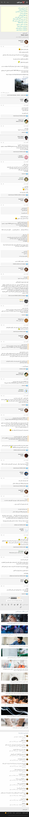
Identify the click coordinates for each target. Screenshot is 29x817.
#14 (1, 415)
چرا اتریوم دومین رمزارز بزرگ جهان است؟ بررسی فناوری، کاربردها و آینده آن (14, 634)
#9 (1, 305)
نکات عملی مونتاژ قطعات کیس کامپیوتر (18, 754)
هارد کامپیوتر (23, 799)
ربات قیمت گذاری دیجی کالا (19, 21)
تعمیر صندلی (23, 14)
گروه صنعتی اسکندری (21, 12)
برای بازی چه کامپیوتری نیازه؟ (20, 769)
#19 (1, 557)
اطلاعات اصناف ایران (21, 30)
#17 (1, 496)
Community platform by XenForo (18, 815)
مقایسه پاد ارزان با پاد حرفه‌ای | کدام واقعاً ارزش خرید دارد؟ (17, 716)
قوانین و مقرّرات (25, 813)
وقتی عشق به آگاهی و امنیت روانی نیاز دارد (20, 727)
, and (17, 195)
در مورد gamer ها (22, 774)
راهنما (14, 813)
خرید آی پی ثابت (22, 8)
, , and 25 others (16, 95)
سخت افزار (24, 738)
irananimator (21, 454)
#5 (1, 162)
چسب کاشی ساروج (21, 24)
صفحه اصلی (9, 813)
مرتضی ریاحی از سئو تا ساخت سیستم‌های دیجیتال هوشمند (17, 623)
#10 (1, 325)
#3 (1, 126)
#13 (1, 395)
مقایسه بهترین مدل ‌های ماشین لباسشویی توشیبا (19, 682)
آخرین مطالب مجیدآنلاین (22, 612)
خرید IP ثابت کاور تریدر (20, 17)
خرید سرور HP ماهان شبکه (19, 19)
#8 (1, 274)
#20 (1, 586)
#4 (1, 142)
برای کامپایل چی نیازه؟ (21, 783)
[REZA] (22, 580)
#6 (1, 184)
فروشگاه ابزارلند (22, 10)
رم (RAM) (24, 803)
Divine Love (21, 120)
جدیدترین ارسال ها (23, 733)
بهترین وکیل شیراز (21, 26)
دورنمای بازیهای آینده (22, 759)
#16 (1, 478)
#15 (1, 460)
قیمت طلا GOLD (22, 23)
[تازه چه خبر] (4, 2)
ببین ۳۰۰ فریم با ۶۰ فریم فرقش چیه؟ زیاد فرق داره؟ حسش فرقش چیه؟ (13, 793)
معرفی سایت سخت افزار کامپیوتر (19, 749)
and (19, 116)
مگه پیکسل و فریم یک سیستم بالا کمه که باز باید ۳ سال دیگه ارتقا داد (14, 764)
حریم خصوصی (18, 813)
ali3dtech (22, 472)
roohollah (21, 529)
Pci (25, 735)
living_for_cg (21, 319)
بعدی (14, 598)
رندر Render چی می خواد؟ (21, 779)
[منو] (27, 2)
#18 (1, 535)
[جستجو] (1, 2)
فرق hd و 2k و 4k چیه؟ (21, 788)
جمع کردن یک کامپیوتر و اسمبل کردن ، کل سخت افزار (15, 745)
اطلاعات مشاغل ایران (21, 28)
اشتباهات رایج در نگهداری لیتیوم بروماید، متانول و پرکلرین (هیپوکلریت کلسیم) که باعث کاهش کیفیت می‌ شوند (15, 669)
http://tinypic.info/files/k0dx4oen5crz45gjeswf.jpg (17, 74)
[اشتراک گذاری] (3, 46)
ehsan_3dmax (21, 136)
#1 (1, 46)
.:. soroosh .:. (21, 156)
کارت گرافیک (23, 740)
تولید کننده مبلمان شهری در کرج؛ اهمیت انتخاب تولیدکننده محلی (16, 705)
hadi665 (22, 99)
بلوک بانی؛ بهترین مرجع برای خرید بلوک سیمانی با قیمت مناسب (16, 693)
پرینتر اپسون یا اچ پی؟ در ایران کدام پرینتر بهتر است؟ (18, 646)
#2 (1, 105)
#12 (1, 379)
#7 (1, 205)
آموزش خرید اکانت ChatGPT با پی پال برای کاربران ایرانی (17, 657)
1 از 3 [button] (19, 597)
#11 (1, 341)
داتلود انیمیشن (22, 15)
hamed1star (24, 37)
